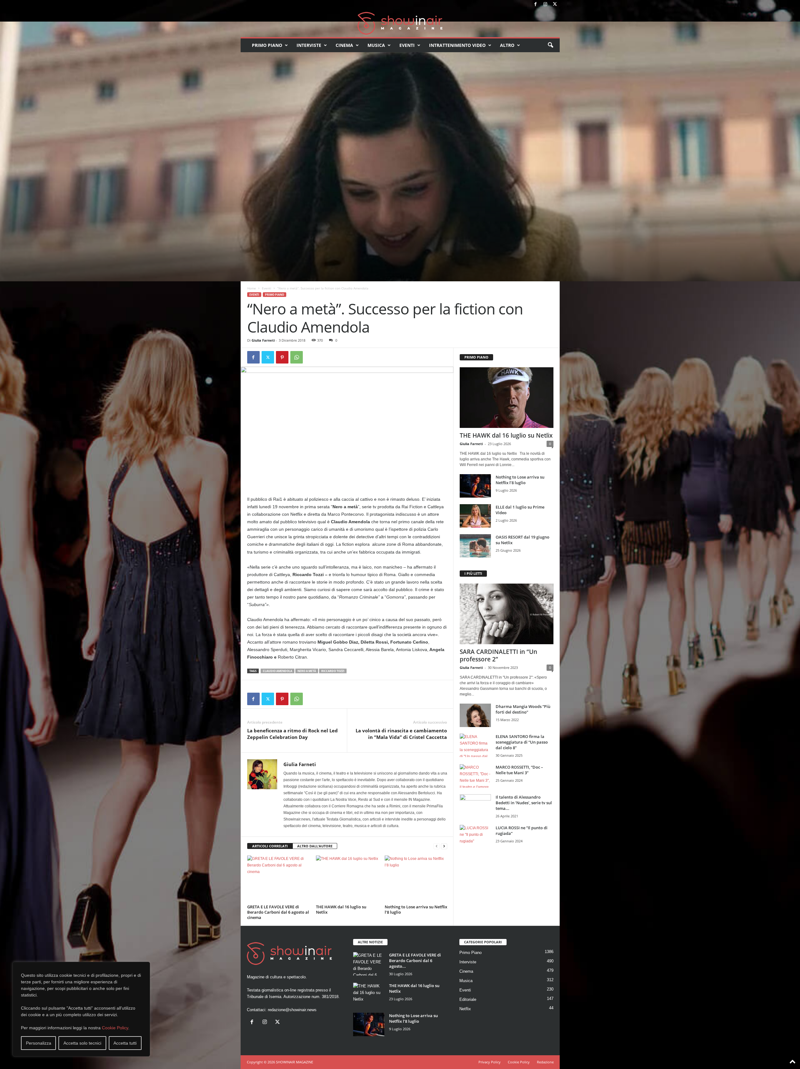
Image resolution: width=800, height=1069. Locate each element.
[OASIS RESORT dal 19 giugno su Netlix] (475, 546)
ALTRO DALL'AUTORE (314, 846)
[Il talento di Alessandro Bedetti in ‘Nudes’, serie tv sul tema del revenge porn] (475, 807)
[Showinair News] (400, 23)
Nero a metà (307, 671)
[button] (550, 45)
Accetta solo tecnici (82, 1043)
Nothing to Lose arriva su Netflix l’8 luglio (416, 909)
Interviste (309, 45)
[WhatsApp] (296, 357)
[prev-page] (436, 846)
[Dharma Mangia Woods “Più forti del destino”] (475, 715)
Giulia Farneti (263, 340)
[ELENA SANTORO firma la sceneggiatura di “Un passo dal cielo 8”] (475, 745)
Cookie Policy (115, 1027)
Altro (507, 45)
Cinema (344, 45)
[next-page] (444, 846)
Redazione (545, 1062)
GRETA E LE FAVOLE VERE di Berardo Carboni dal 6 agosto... (415, 960)
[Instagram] (545, 4)
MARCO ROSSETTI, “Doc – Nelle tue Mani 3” (519, 769)
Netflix (465, 1008)
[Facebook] (535, 4)
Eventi (407, 45)
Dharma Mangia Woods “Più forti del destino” (523, 709)
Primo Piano (267, 45)
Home (251, 288)
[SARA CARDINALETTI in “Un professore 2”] (506, 614)
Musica (376, 45)
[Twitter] (555, 4)
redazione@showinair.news (292, 1009)
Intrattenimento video (457, 45)
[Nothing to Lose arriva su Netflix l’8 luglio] (416, 879)
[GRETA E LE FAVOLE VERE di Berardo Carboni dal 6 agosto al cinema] (278, 879)
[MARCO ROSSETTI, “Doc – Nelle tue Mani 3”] (475, 776)
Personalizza (38, 1043)
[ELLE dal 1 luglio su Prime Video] (475, 516)
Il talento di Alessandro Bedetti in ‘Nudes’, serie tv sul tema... (524, 802)
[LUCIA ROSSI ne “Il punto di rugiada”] (475, 836)
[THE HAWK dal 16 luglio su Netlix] (347, 879)
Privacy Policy (489, 1062)
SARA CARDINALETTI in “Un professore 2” (498, 655)
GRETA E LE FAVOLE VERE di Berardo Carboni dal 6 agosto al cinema (278, 912)
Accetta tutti (125, 1043)
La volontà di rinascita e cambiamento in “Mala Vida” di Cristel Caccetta (401, 733)
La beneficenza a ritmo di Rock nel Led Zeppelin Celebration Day (292, 733)
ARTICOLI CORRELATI (270, 846)
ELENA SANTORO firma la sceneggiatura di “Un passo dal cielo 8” (522, 742)
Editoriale (467, 999)
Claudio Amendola (277, 671)
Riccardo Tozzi (332, 671)
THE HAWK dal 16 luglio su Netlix (341, 909)
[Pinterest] (282, 357)
